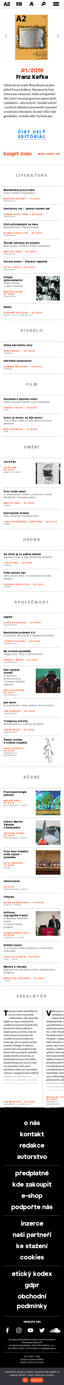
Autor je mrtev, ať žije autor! (23, 417)
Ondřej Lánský (14, 660)
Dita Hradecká (13, 863)
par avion (10, 702)
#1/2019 (32, 70)
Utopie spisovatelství (13, 279)
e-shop (32, 1196)
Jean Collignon (14, 957)
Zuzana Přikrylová (17, 584)
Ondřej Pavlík (13, 408)
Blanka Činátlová (16, 233)
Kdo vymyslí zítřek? (11, 671)
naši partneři (32, 1235)
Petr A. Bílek (12, 267)
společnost (10, 625)
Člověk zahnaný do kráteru (22, 243)
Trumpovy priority (16, 721)
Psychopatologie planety (15, 794)
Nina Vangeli (12, 351)
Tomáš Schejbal (15, 641)
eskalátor (9, 1104)
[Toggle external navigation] (56, 4)
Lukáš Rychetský (15, 623)
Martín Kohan (13, 292)
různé (23, 805)
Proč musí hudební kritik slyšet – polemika (16, 854)
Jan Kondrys (12, 711)
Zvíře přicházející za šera (21, 224)
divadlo (8, 353)
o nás (32, 1123)
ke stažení (32, 1246)
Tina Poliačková (15, 522)
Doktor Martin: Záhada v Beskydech (13, 824)
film (6, 410)
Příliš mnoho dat (15, 573)
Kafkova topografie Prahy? (16, 914)
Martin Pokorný (15, 199)
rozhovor (9, 937)
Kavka (7, 307)
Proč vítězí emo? (15, 491)
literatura (9, 201)
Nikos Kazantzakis (16, 902)
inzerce (32, 1224)
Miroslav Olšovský (17, 978)
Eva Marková (12, 1102)
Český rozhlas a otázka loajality (15, 741)
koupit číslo (18, 154)
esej (6, 959)
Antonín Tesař (14, 833)
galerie (8, 472)
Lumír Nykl (35, 522)
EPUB (50, 154)
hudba (7, 565)
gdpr (32, 1285)
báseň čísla (10, 315)
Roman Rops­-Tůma (16, 214)
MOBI (41, 154)
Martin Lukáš (13, 252)
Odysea (9, 897)
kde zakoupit (32, 1185)
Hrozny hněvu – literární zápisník (25, 261)
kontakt (32, 1134)
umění (17, 472)
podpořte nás (32, 1207)
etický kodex (32, 1274)
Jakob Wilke (12, 730)
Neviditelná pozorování (19, 190)
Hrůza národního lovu (18, 345)
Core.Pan (10, 461)
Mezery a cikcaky (15, 966)
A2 (7, 4)
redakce (32, 1146)
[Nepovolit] (60, 1376)
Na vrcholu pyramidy (17, 651)
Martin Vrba (12, 503)
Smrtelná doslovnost (18, 361)
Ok (25, 1380)
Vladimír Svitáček (16, 313)
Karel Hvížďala (14, 748)
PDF (58, 154)
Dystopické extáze (16, 513)
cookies (32, 1258)
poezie (7, 905)
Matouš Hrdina (14, 690)
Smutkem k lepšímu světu (20, 399)
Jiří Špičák (11, 563)
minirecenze (11, 805)
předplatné (32, 1173)
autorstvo (32, 1157)
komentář (9, 753)
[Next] (56, 36)
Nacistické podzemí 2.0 (19, 632)
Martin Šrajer (13, 429)
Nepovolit (37, 1380)
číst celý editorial (32, 134)
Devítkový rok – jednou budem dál (27, 208)
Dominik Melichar (16, 366)
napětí (8, 617)
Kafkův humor (13, 945)
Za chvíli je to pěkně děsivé (22, 554)
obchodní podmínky (32, 1301)
